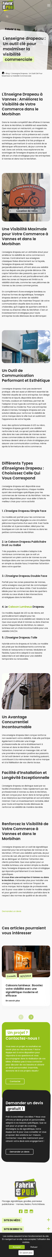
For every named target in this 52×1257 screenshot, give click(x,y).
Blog (8, 73)
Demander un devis (19, 1151)
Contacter (15, 1081)
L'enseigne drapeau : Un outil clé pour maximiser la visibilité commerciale (22, 74)
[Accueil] (8, 5)
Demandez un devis (11, 911)
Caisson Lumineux (20, 607)
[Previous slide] (20, 1017)
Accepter (17, 1246)
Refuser (33, 1246)
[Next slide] (31, 1017)
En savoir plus (26, 1252)
